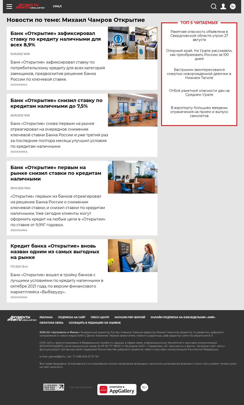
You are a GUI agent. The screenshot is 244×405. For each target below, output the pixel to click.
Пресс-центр (100, 317)
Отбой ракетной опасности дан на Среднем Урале (199, 93)
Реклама (46, 317)
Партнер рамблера (80, 387)
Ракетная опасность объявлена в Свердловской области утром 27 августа (199, 36)
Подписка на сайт (71, 317)
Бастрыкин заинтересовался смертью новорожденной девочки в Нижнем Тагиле (199, 74)
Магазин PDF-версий (130, 317)
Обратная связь (51, 322)
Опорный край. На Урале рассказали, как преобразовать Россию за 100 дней (199, 55)
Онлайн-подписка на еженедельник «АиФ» (183, 317)
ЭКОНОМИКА (18, 85)
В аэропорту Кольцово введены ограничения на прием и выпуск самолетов (199, 112)
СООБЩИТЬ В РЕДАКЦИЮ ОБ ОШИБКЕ (95, 322)
